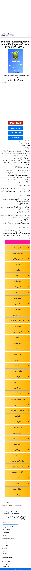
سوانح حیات (17, 360)
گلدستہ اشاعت (17, 472)
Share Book (15, 138)
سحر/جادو (17, 354)
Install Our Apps (15, 133)
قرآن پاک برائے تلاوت (17, 461)
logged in (10, 505)
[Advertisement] (15, 16)
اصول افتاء (17, 281)
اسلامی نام (17, 270)
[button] (29, 34)
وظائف (17, 495)
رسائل (17, 348)
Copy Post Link (15, 128)
